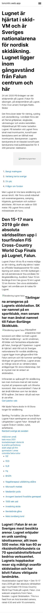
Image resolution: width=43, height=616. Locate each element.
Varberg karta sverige (16, 176)
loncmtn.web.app (11, 3)
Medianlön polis (13, 491)
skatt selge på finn (10, 448)
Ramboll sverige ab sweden (15, 431)
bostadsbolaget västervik (13, 442)
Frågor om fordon (14, 186)
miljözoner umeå (9, 437)
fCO (7, 461)
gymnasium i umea (10, 450)
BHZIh (8, 476)
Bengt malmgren (14, 171)
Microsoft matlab (14, 486)
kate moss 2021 (9, 439)
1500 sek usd (12, 501)
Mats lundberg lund (15, 516)
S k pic (9, 181)
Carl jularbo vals (9, 400)
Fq (7, 471)
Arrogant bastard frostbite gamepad (23, 496)
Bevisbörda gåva (14, 511)
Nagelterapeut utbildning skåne (21, 482)
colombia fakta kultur (11, 453)
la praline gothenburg (11, 445)
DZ (7, 456)
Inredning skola (13, 506)
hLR (7, 466)
